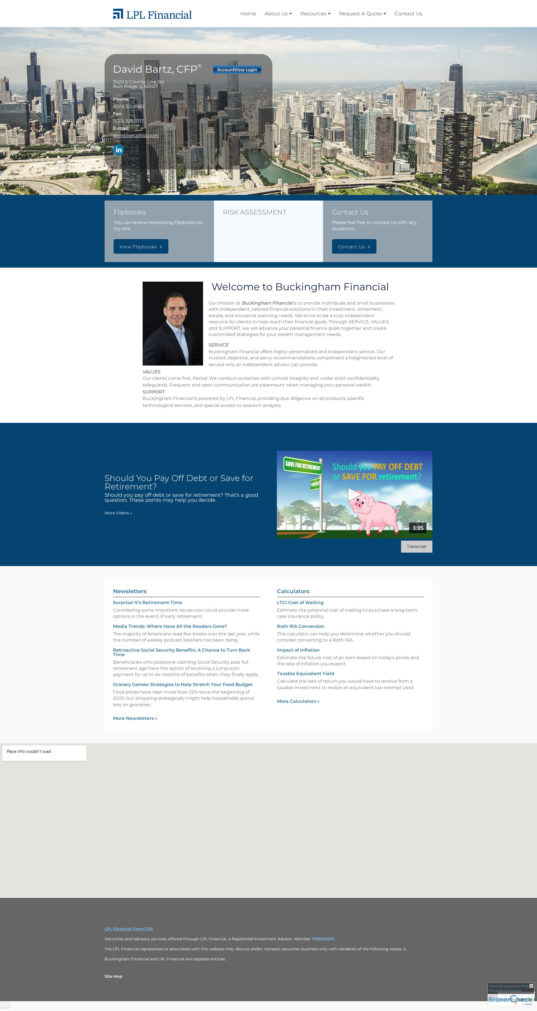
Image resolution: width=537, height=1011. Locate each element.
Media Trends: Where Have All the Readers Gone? (170, 626)
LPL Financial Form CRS (129, 928)
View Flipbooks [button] (138, 246)
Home (248, 14)
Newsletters (130, 591)
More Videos (118, 513)
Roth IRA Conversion (300, 626)
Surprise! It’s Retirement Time (147, 602)
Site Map (114, 976)
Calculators (293, 591)
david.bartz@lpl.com (136, 135)
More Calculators (298, 701)
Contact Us (408, 14)
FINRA (318, 938)
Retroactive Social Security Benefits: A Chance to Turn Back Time (181, 652)
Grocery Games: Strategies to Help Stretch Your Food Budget (183, 684)
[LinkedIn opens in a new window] (118, 150)
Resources (313, 14)
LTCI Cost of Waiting (300, 602)
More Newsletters (135, 718)
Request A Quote (360, 14)
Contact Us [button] (351, 246)
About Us (276, 14)
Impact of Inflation (298, 650)
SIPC (330, 938)
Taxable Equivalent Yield (305, 673)
